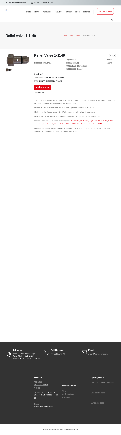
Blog (77, 12)
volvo (59, 81)
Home (28, 12)
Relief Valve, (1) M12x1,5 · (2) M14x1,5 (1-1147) (89, 121)
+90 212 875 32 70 (48, 392)
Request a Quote (105, 11)
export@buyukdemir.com (43, 406)
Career (69, 12)
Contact (86, 12)
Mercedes (50, 81)
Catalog (59, 12)
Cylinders (66, 398)
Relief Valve (51, 77)
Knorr (42, 81)
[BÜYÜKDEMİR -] (13, 13)
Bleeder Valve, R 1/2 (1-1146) (65, 124)
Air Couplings (68, 394)
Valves (78, 36)
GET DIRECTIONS (41, 384)
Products (47, 12)
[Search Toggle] (112, 20)
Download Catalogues (91, 159)
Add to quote (42, 87)
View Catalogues (29, 159)
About (36, 12)
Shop (71, 36)
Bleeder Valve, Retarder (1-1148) (89, 124)
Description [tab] (39, 92)
